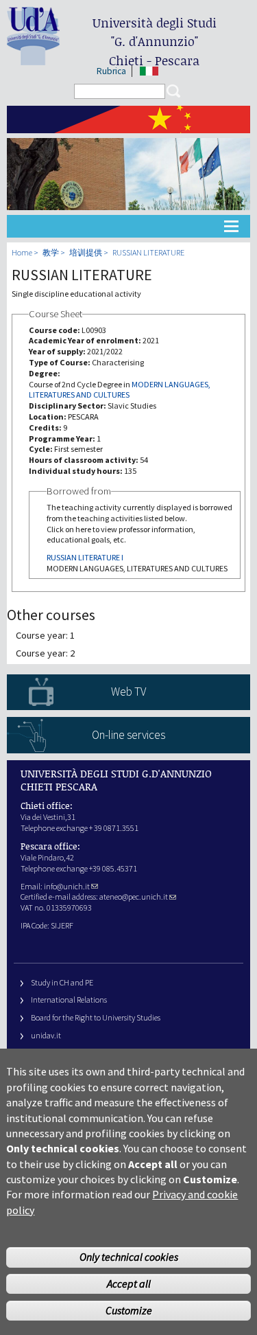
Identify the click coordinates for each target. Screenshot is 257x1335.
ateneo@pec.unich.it (133, 896)
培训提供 (85, 252)
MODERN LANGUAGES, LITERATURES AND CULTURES (119, 389)
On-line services (128, 734)
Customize (129, 1310)
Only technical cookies (128, 1257)
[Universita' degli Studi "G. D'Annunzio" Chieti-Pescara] (33, 59)
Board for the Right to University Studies (95, 1017)
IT (149, 71)
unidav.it (46, 1035)
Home (22, 252)
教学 (50, 252)
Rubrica (111, 71)
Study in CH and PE (62, 982)
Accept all (129, 1283)
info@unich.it (67, 886)
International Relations (69, 999)
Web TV (128, 691)
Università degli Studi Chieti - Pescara (155, 41)
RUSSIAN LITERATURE (148, 252)
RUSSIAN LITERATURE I (85, 557)
